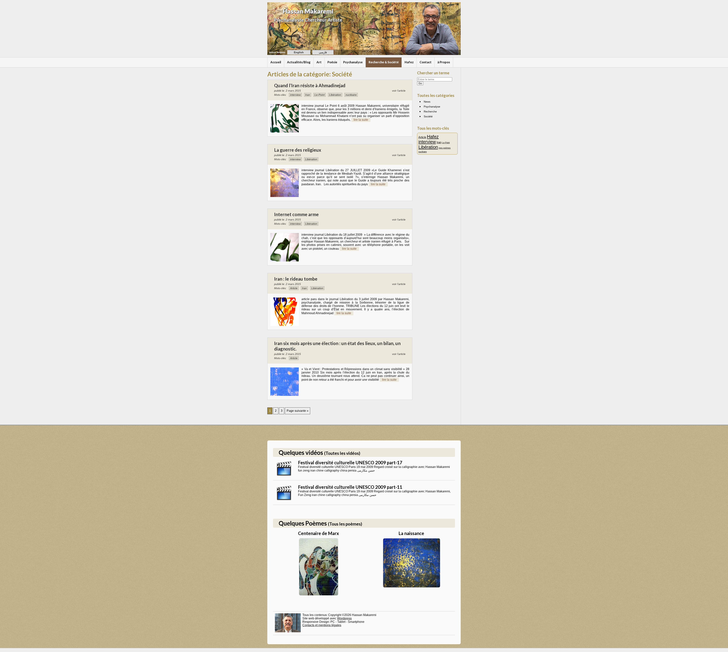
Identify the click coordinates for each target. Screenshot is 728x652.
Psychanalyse (353, 62)
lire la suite (361, 119)
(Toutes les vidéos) (342, 453)
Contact (425, 62)
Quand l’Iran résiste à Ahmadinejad (309, 85)
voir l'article (399, 90)
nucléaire (351, 94)
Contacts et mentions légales (321, 625)
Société (428, 116)
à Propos (443, 62)
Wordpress (344, 618)
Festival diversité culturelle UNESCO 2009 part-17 (350, 462)
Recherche (430, 111)
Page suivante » (297, 410)
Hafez (409, 62)
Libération (335, 94)
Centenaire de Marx (318, 533)
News (427, 101)
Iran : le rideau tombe (295, 279)
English (299, 52)
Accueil (275, 62)
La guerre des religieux (297, 150)
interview (295, 94)
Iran (307, 94)
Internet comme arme (296, 214)
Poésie (332, 62)
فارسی (323, 52)
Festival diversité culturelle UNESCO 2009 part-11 (350, 487)
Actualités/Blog (299, 62)
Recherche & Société (384, 62)
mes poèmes (445, 148)
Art (319, 62)
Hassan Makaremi (308, 11)
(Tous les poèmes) (345, 523)
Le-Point (320, 94)
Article (293, 288)
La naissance (411, 533)
